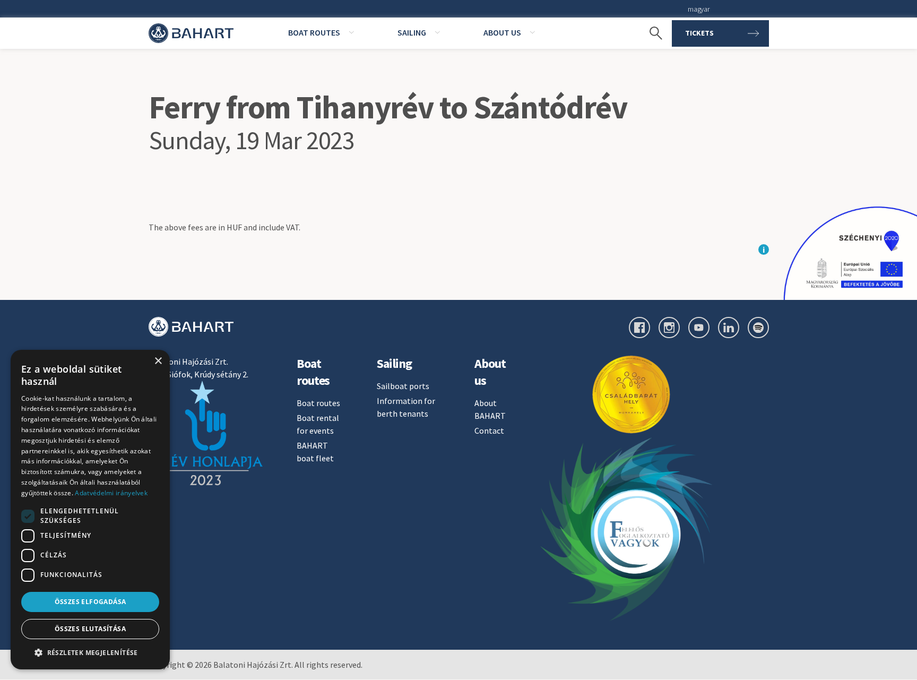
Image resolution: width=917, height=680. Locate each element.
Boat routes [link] (314, 32)
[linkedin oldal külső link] (728, 327)
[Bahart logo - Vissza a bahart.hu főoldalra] (191, 33)
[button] (90, 652)
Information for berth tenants (406, 407)
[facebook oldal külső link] (639, 327)
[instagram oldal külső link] (669, 327)
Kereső (650, 16)
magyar (698, 9)
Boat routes (318, 403)
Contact (489, 430)
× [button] (158, 361)
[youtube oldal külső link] (699, 327)
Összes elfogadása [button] (90, 601)
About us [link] (502, 32)
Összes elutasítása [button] (90, 628)
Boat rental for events (318, 424)
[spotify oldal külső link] (758, 327)
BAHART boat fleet (315, 451)
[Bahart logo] (191, 327)
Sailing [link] (411, 32)
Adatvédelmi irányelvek (111, 492)
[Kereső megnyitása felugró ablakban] (650, 33)
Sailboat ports (403, 386)
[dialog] (90, 509)
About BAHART (490, 409)
